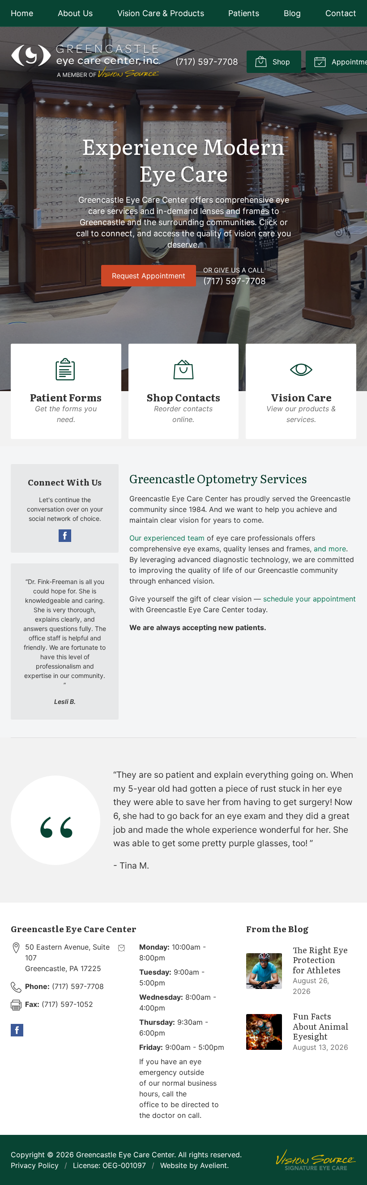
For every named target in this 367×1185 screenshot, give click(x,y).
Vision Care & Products (160, 13)
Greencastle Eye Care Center (125, 1154)
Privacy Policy (35, 1165)
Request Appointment (148, 275)
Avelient (213, 1165)
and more (330, 548)
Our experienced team (167, 537)
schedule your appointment (309, 598)
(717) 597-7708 (206, 61)
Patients (243, 13)
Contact (340, 13)
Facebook (65, 535)
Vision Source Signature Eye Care (316, 1159)
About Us (75, 13)
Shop (280, 61)
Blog (292, 13)
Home (22, 13)
